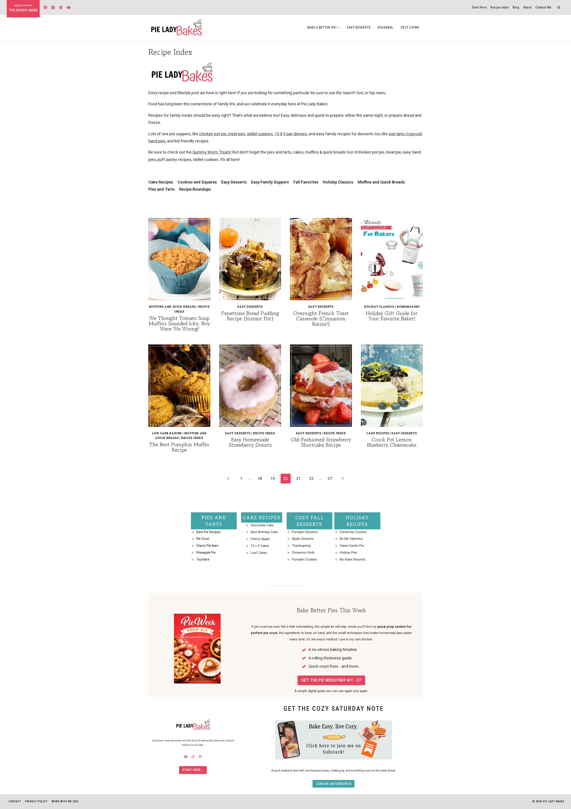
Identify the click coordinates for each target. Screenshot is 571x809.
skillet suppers (260, 133)
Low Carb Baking (167, 433)
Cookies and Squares (197, 182)
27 (330, 478)
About (527, 7)
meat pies (236, 133)
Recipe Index (499, 7)
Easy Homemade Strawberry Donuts (250, 442)
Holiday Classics (338, 182)
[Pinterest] (61, 7)
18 (259, 478)
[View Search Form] (559, 7)
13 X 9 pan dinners (291, 133)
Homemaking (408, 306)
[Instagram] (53, 7)
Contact (15, 801)
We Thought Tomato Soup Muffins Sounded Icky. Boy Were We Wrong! (179, 323)
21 (298, 478)
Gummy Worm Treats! (212, 152)
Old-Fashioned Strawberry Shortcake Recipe (321, 442)
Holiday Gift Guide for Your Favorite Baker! (392, 315)
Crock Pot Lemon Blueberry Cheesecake (391, 442)
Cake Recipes (160, 182)
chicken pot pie (212, 133)
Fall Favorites (305, 182)
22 (311, 478)
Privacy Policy (36, 801)
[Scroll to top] (559, 750)
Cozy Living (410, 27)
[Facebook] (45, 7)
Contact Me (543, 7)
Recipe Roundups (195, 189)
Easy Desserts (358, 27)
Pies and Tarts (161, 189)
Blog (516, 7)
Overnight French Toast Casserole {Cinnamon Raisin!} (321, 318)
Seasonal (385, 27)
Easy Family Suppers (270, 182)
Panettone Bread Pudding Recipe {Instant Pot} (250, 315)
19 (272, 478)
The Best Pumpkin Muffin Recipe (179, 447)
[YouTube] (68, 7)
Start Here (479, 7)
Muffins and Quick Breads (381, 182)
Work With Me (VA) (65, 801)
